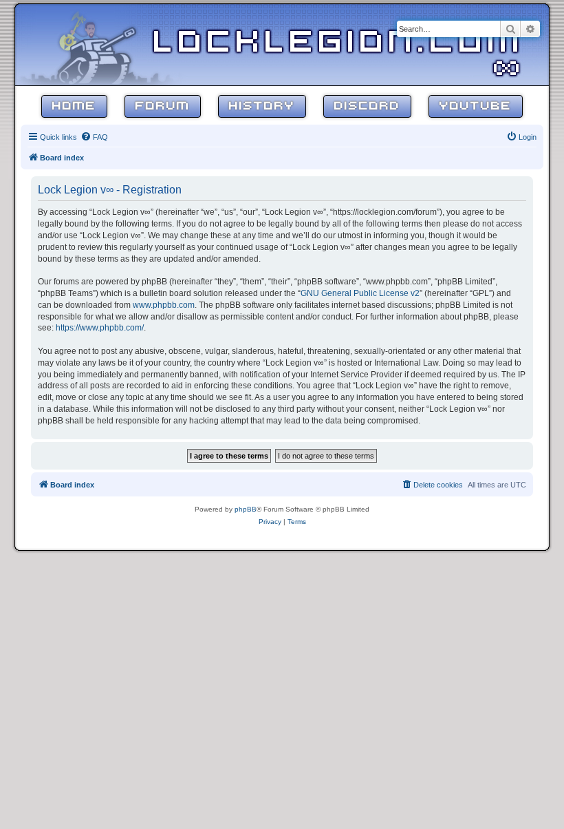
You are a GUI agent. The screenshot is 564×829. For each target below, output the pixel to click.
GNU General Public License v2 (360, 293)
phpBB (246, 509)
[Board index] (104, 44)
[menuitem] (94, 137)
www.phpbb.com (164, 305)
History (262, 106)
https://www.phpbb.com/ (100, 328)
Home (74, 106)
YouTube (476, 106)
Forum (162, 106)
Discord (367, 106)
